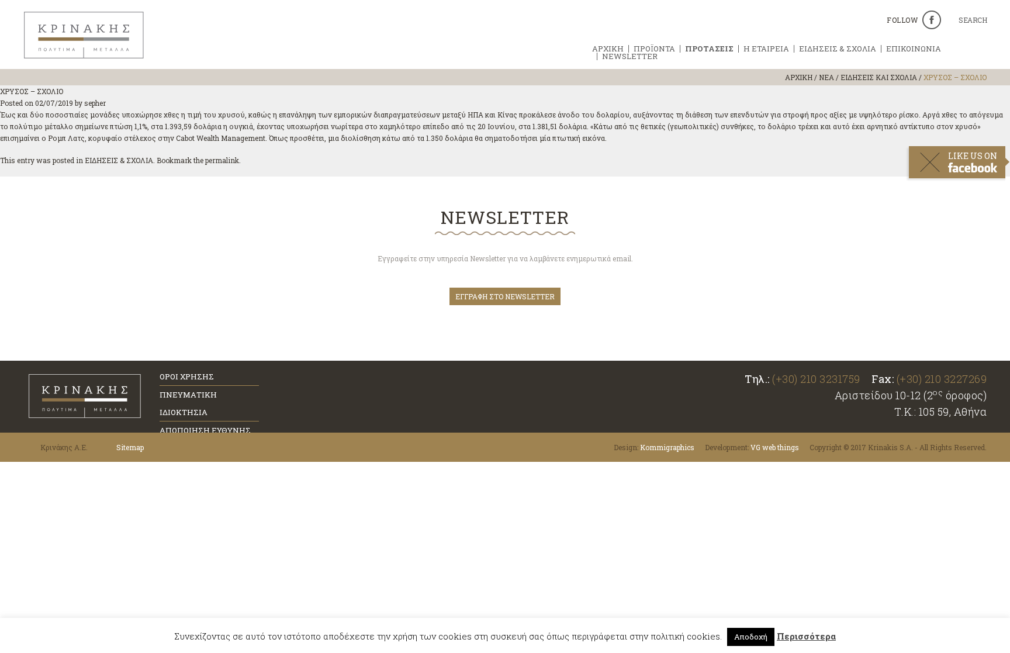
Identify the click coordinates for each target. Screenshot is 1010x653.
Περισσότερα (806, 636)
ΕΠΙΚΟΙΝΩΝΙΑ (913, 49)
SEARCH (973, 20)
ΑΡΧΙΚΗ (608, 49)
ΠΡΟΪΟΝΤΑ (654, 49)
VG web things (774, 447)
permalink (222, 160)
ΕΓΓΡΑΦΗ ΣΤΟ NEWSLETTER (505, 296)
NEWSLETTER (630, 56)
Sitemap (130, 447)
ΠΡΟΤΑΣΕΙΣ (709, 49)
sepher (95, 103)
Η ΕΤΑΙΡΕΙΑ (766, 49)
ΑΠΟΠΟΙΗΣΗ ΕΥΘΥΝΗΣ (205, 430)
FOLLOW (902, 20)
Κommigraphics (667, 447)
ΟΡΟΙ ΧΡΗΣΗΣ (187, 376)
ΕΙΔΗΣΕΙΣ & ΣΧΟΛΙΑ (837, 49)
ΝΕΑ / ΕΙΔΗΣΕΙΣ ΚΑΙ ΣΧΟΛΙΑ (868, 77)
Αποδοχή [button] (750, 636)
